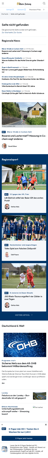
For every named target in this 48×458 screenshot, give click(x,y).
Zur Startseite (7, 32)
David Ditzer (12, 146)
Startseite (4, 14)
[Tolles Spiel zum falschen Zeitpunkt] (24, 227)
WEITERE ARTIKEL (22, 315)
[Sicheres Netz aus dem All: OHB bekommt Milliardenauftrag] (25, 345)
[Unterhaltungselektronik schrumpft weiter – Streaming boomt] (38, 407)
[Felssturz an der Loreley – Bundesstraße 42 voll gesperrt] (39, 396)
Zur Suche (18, 32)
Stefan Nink (15, 207)
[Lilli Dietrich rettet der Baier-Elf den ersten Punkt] (24, 177)
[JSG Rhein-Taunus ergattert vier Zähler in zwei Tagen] (24, 275)
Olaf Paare (15, 255)
